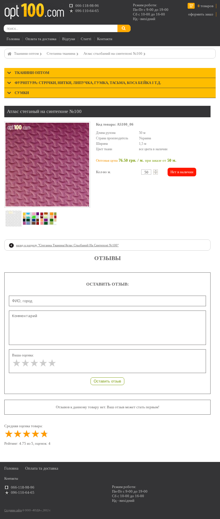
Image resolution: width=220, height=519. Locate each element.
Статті (86, 39)
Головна (13, 39)
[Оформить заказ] (11, 9)
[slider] (34, 363)
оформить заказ (200, 14)
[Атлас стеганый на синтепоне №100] (47, 165)
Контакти (104, 39)
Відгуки (68, 39)
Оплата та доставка (40, 39)
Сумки (22, 93)
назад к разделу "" (67, 245)
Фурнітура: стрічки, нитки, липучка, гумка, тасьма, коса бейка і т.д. (88, 83)
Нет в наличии (181, 172)
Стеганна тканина (61, 53)
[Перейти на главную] (34, 11)
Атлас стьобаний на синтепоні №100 (112, 53)
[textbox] (146, 172)
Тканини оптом (26, 53)
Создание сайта (13, 510)
